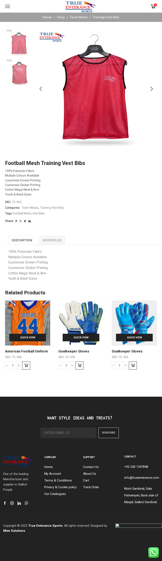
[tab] (21, 240)
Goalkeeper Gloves (73, 351)
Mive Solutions (14, 531)
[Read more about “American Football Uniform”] (26, 366)
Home (47, 17)
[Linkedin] (19, 503)
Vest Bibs (38, 213)
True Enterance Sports (45, 526)
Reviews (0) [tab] (52, 240)
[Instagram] (12, 503)
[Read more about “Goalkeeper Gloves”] (80, 366)
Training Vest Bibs (106, 17)
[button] (40, 89)
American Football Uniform (26, 351)
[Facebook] (5, 503)
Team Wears (79, 17)
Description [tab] (22, 240)
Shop (61, 17)
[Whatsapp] (26, 503)
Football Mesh (22, 213)
